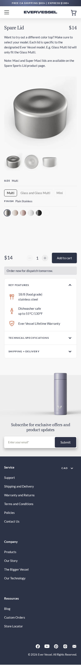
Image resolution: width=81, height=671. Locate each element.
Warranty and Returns (19, 495)
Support (9, 477)
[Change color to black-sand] (39, 213)
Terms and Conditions (18, 504)
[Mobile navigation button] (8, 12)
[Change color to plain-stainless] (7, 213)
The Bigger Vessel (16, 569)
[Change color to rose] (23, 213)
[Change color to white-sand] (31, 213)
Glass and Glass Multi (35, 193)
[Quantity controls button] (30, 258)
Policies (9, 512)
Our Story (11, 560)
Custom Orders (14, 617)
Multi (10, 193)
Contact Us (12, 521)
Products (10, 552)
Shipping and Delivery (19, 486)
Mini (59, 193)
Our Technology (15, 578)
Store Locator (13, 626)
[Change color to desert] (15, 213)
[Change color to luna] (47, 213)
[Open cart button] (73, 12)
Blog (7, 608)
